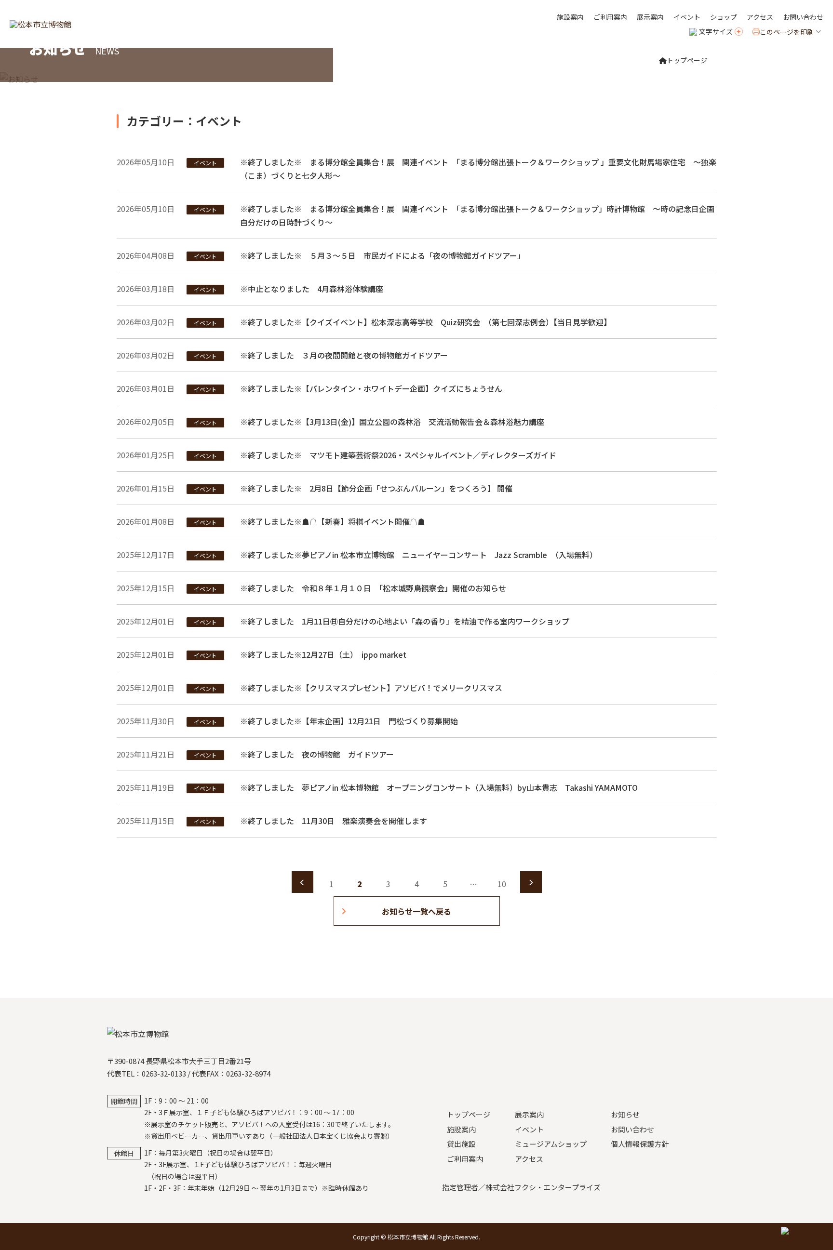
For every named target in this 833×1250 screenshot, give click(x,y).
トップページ (687, 60)
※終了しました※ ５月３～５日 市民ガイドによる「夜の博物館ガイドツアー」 (382, 255)
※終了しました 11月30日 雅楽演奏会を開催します (333, 820)
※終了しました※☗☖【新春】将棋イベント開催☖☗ (332, 521)
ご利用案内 (610, 17)
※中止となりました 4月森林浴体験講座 (311, 288)
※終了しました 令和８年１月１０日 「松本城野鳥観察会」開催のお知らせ (373, 588)
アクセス (760, 17)
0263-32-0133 (164, 1073)
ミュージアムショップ (551, 1144)
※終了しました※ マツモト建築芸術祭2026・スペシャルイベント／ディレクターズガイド (398, 455)
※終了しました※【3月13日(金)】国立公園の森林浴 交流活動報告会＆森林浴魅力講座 (392, 421)
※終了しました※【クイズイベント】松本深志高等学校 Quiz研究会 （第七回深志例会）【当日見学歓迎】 (425, 322)
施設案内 (570, 17)
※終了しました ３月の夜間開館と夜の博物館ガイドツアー (344, 355)
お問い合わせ (803, 17)
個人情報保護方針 (640, 1144)
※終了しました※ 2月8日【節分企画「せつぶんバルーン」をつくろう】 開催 (376, 488)
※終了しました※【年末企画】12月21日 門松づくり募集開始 (349, 721)
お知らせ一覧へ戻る (416, 911)
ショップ (723, 17)
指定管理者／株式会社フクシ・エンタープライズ (521, 1187)
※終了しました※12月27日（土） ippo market (323, 654)
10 (501, 884)
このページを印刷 (787, 32)
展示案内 (650, 17)
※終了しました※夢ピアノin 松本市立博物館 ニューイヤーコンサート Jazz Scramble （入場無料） (418, 554)
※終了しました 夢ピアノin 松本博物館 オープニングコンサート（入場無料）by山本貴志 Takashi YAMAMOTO (439, 787)
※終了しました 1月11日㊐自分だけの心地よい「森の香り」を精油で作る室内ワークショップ (404, 621)
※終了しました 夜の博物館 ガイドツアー (317, 754)
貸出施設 (461, 1144)
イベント (686, 17)
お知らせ (625, 1114)
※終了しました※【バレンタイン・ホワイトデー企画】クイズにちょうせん (371, 388)
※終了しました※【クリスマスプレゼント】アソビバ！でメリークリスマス (371, 687)
